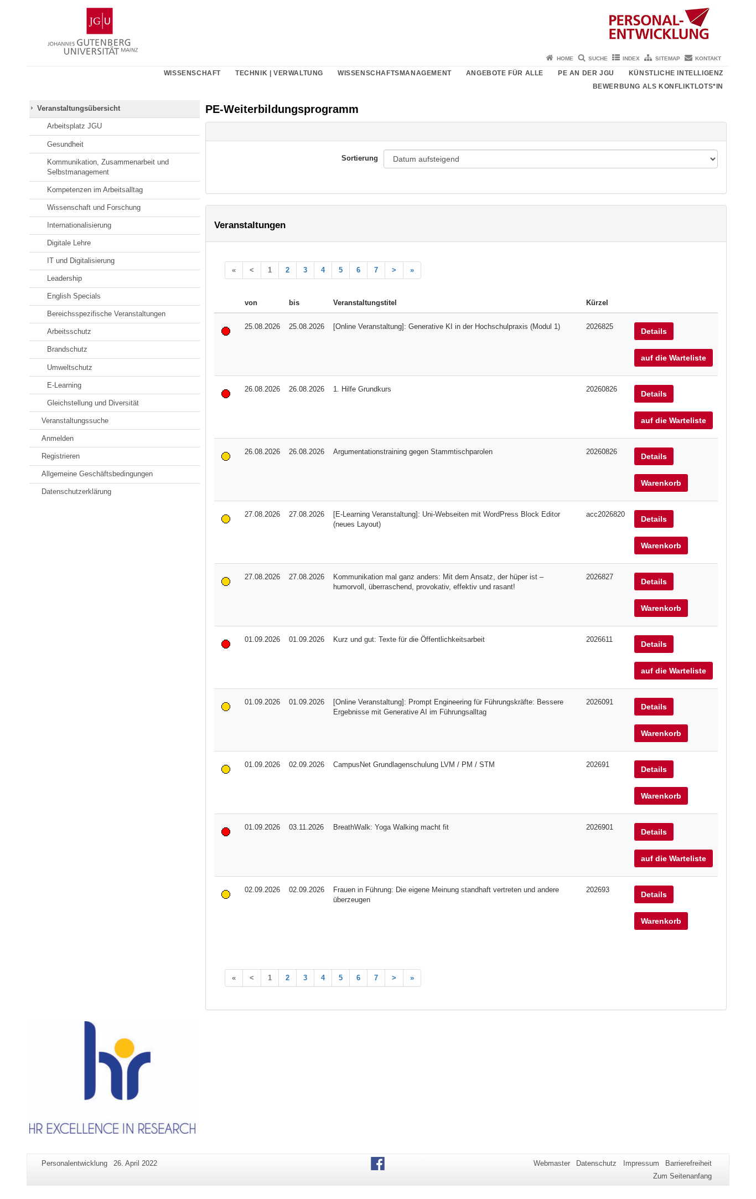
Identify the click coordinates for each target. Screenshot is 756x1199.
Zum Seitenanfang (682, 1176)
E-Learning (64, 385)
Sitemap (667, 58)
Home (565, 58)
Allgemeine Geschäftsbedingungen (97, 474)
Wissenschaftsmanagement (395, 73)
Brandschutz (67, 349)
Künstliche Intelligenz (676, 73)
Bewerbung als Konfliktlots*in (658, 86)
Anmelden (58, 438)
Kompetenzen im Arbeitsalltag (95, 190)
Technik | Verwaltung (279, 73)
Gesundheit (65, 144)
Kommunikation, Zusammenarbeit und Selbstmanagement (108, 167)
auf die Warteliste (673, 357)
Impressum (641, 1163)
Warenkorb (661, 482)
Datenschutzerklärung (76, 491)
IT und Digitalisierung (81, 260)
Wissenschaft (192, 73)
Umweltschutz (69, 367)
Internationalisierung (79, 225)
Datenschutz (596, 1163)
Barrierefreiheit (688, 1163)
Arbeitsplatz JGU (74, 126)
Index (631, 58)
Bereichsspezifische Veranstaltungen (106, 314)
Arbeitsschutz (69, 331)
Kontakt (708, 58)
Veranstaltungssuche (75, 420)
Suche (598, 58)
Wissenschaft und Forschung (94, 207)
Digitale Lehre (69, 243)
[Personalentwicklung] (378, 25)
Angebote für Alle (504, 73)
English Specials (74, 296)
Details (654, 331)
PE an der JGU (586, 73)
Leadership (64, 278)
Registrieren (61, 456)
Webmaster (552, 1163)
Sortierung (359, 158)
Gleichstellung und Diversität (93, 403)
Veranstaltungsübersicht (78, 108)
